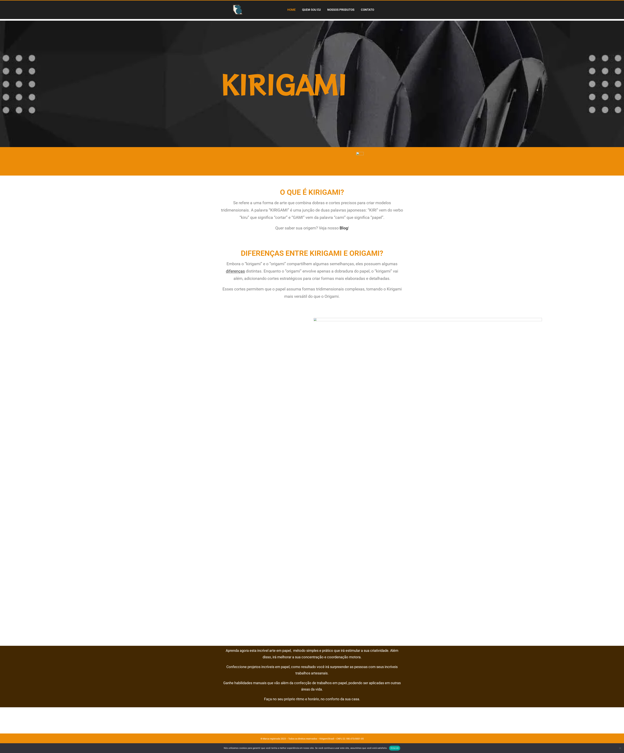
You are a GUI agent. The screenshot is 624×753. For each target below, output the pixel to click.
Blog (344, 228)
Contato (367, 9)
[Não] (620, 748)
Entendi (395, 748)
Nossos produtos (340, 9)
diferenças (235, 271)
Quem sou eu (311, 9)
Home (291, 9)
